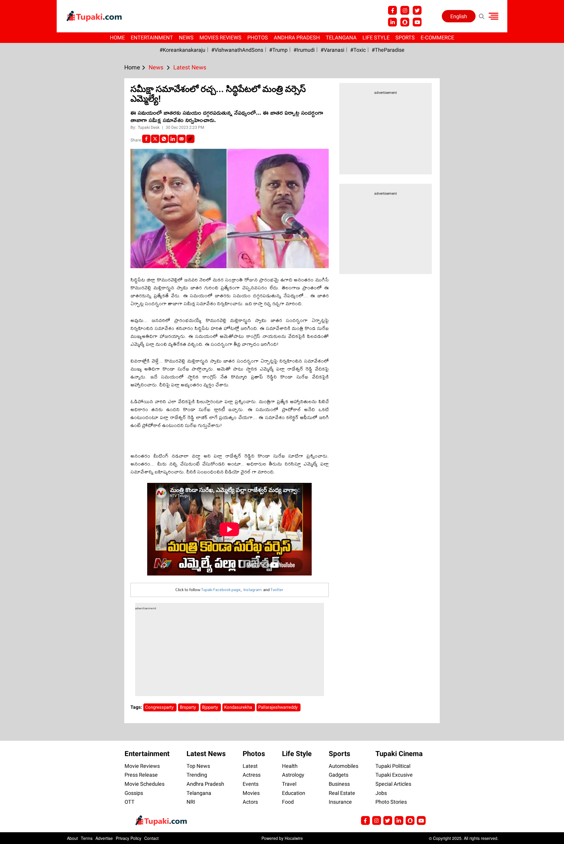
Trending (197, 775)
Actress (252, 775)
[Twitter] (155, 138)
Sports (405, 37)
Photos (257, 37)
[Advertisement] (26, 263)
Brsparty (188, 707)
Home (117, 37)
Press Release (141, 775)
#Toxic (358, 50)
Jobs (381, 793)
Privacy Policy (128, 838)
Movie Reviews (142, 766)
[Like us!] (392, 10)
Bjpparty (210, 707)
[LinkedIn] (172, 138)
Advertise (104, 838)
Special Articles (393, 784)
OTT (130, 802)
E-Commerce (437, 37)
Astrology (293, 775)
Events (250, 784)
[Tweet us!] (417, 10)
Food (288, 802)
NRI (191, 802)
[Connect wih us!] (392, 22)
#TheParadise (388, 50)
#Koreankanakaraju (182, 50)
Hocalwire (294, 838)
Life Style (376, 37)
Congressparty (160, 707)
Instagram (252, 590)
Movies (251, 793)
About (72, 838)
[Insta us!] (404, 10)
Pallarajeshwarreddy (278, 707)
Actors (250, 802)
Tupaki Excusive (394, 775)
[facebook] (146, 138)
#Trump (278, 50)
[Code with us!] (404, 22)
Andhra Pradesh (297, 37)
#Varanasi (332, 50)
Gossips (134, 793)
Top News (198, 766)
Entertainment (152, 37)
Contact (151, 838)
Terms (87, 838)
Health (290, 766)
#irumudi (304, 50)
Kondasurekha (238, 707)
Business (339, 784)
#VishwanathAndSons (237, 50)
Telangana (341, 37)
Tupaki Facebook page (221, 590)
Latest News (206, 754)
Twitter (277, 590)
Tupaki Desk (149, 127)
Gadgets (338, 775)
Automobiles (343, 766)
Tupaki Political (392, 766)
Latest (250, 766)
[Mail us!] (421, 820)
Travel (289, 784)
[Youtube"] (417, 22)
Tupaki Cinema (399, 754)
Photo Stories (391, 802)
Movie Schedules (144, 784)
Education (293, 793)
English (458, 16)
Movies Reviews (220, 37)
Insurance (340, 802)
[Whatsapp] (164, 138)
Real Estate (342, 793)
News (186, 37)
